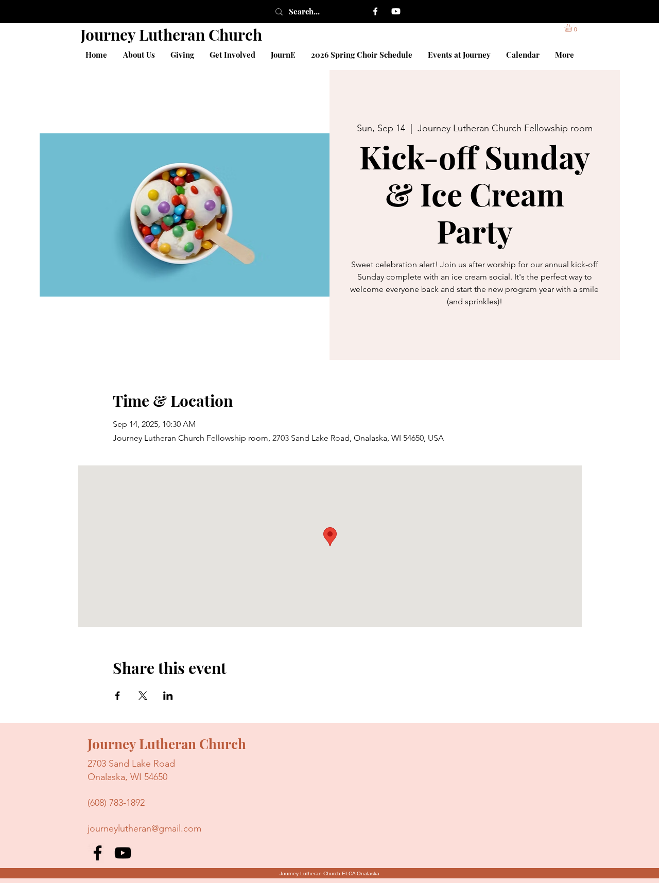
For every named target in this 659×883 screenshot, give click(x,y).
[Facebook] (375, 11)
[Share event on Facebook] (118, 695)
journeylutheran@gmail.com (144, 828)
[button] (573, 28)
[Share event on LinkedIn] (168, 695)
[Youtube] (396, 11)
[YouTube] (123, 853)
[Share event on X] (143, 695)
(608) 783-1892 (116, 802)
